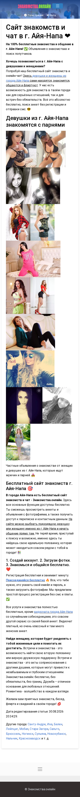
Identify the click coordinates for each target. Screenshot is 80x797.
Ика (49, 724)
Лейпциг (12, 729)
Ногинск (27, 734)
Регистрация (35, 15)
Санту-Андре (37, 724)
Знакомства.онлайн (41, 789)
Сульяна (40, 734)
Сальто (54, 729)
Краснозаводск (30, 738)
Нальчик (11, 738)
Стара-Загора (39, 729)
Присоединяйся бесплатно (25, 580)
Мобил (23, 729)
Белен (58, 724)
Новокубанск (56, 734)
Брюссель (13, 734)
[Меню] (57, 6)
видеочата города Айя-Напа (53, 612)
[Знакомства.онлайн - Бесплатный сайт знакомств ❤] (34, 6)
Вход (52, 15)
